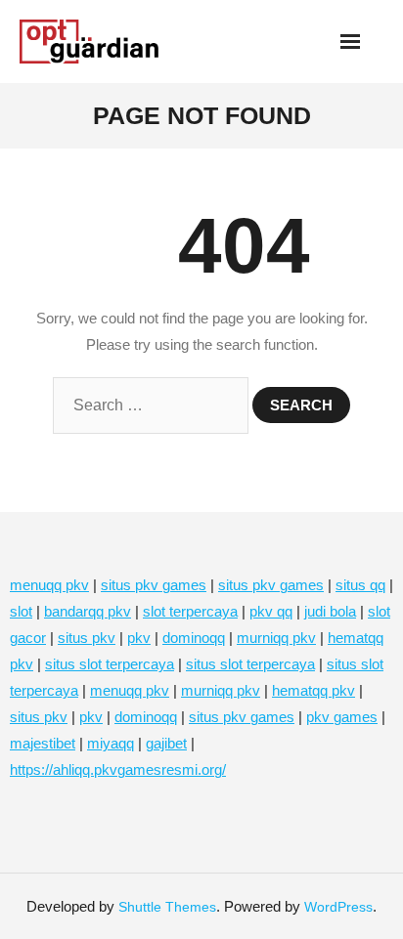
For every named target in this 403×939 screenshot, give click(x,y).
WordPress (338, 907)
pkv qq (270, 611)
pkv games (342, 716)
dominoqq (193, 637)
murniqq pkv (276, 637)
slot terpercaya (190, 611)
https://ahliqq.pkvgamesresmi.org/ (118, 769)
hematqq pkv (313, 690)
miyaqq (110, 743)
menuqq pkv (49, 584)
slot (21, 611)
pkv (139, 637)
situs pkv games (153, 584)
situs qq (360, 584)
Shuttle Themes (167, 907)
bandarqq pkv (87, 611)
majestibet (42, 743)
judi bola (330, 611)
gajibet (166, 743)
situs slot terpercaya (109, 664)
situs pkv (86, 637)
